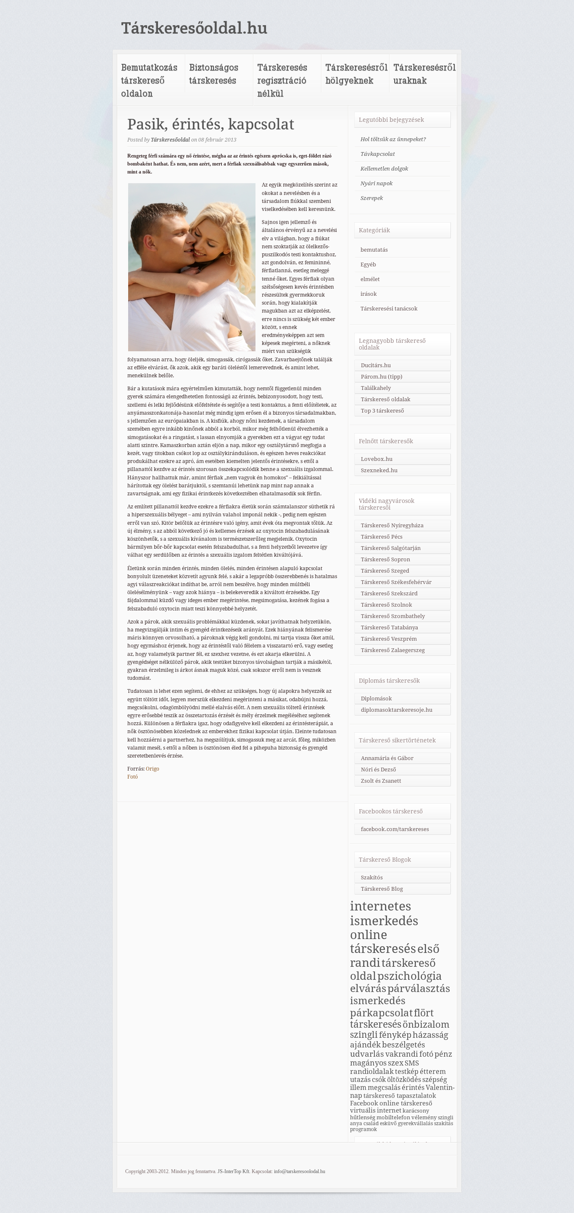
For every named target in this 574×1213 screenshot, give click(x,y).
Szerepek (372, 198)
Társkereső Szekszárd (389, 593)
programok (363, 1129)
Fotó (132, 777)
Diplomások (376, 698)
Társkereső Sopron (385, 559)
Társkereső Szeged (385, 571)
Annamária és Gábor (387, 758)
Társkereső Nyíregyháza (392, 525)
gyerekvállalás (415, 1123)
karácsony (416, 1110)
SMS (412, 1063)
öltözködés (404, 1080)
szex (395, 1062)
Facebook (364, 1103)
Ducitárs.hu (376, 365)
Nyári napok (376, 183)
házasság (430, 1035)
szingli (364, 1035)
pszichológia (409, 976)
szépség (434, 1080)
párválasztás (418, 988)
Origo (152, 769)
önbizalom (426, 1024)
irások (369, 294)
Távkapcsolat (378, 154)
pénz (443, 1054)
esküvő (388, 1123)
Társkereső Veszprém (389, 639)
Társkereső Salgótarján (391, 548)
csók (379, 1080)
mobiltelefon (393, 1117)
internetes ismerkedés (384, 913)
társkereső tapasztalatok (399, 1095)
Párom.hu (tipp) (382, 377)
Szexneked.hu (379, 470)
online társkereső (405, 1103)
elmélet (370, 279)
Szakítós (372, 877)
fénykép (395, 1035)
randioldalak (372, 1071)
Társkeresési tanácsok (389, 308)
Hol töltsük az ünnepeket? (393, 139)
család (371, 1123)
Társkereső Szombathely (393, 616)
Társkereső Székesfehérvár (396, 582)
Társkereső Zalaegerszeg (393, 650)
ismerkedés (377, 1001)
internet (389, 1110)
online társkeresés (383, 942)
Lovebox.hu (376, 459)
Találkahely (376, 388)
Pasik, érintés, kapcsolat (210, 124)
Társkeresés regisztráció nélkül (282, 80)
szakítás (443, 1123)
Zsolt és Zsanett (381, 781)
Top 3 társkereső (382, 411)
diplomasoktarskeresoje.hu (396, 710)
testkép (407, 1072)
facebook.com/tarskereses (395, 829)
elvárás (368, 988)
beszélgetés (403, 1044)
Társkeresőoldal (170, 140)
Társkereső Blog (382, 889)
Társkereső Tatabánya (389, 627)
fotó (426, 1054)
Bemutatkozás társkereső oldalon (149, 80)
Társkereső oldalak (386, 399)
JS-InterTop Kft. (234, 1171)
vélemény (424, 1117)
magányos (368, 1062)
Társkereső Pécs (382, 537)
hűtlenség (362, 1117)
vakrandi (401, 1054)
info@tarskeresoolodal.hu (299, 1171)
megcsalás (384, 1088)
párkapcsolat (381, 1013)
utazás (360, 1080)
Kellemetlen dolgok (384, 169)
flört (424, 1013)
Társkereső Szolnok (386, 605)
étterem (433, 1072)
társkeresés (375, 1024)
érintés (413, 1088)
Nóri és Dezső (378, 769)
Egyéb (368, 264)
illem (358, 1088)
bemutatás (374, 250)
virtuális (363, 1110)
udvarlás (367, 1053)
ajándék (365, 1044)
